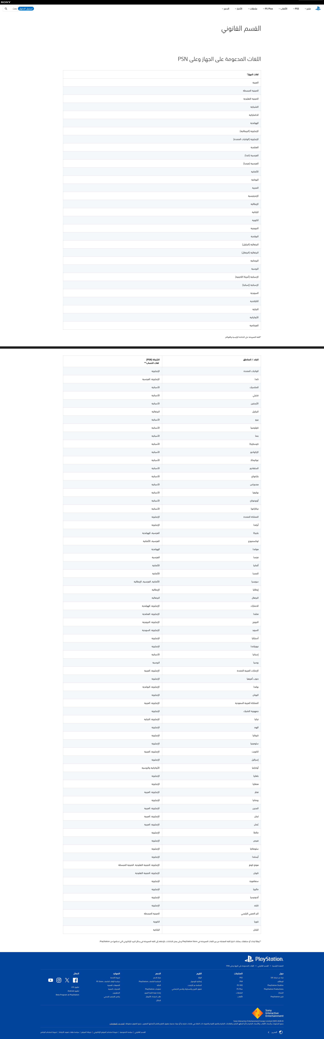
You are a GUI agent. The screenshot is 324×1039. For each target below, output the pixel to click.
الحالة (159, 985)
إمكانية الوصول (196, 981)
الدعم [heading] (158, 973)
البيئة (200, 978)
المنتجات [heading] (238, 973)
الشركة (281, 993)
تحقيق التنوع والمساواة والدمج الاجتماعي (187, 989)
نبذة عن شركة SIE (277, 978)
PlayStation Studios (276, 985)
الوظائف (280, 981)
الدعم (226, 8)
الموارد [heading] (116, 973)
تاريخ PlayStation (277, 996)
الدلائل (158, 1000)
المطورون (116, 993)
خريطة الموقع (86, 1032)
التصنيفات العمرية (113, 985)
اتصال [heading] (76, 973)
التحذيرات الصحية (114, 989)
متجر (309, 8)
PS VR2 (240, 985)
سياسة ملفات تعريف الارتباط (69, 1032)
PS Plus (269, 8)
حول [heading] (281, 973)
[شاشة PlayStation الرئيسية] (318, 8)
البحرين (274, 1032)
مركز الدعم (157, 978)
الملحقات (239, 993)
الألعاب (284, 8)
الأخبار (239, 8)
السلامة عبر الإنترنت (195, 985)
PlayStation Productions (274, 989)
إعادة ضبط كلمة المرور (153, 993)
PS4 (241, 981)
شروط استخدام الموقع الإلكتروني (106, 1032)
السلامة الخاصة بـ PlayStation (150, 981)
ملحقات (253, 8)
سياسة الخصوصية (126, 1032)
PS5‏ (297, 8)
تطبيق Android (73, 991)
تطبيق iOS (75, 987)
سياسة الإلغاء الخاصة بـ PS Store (108, 981)
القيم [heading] (199, 973)
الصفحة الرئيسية (278, 966)
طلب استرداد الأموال (153, 996)
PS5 (241, 978)
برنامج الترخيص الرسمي (112, 996)
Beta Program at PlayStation (67, 995)
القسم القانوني (263, 966)
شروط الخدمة (115, 978)
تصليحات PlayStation (153, 989)
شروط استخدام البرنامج (48, 1032)
